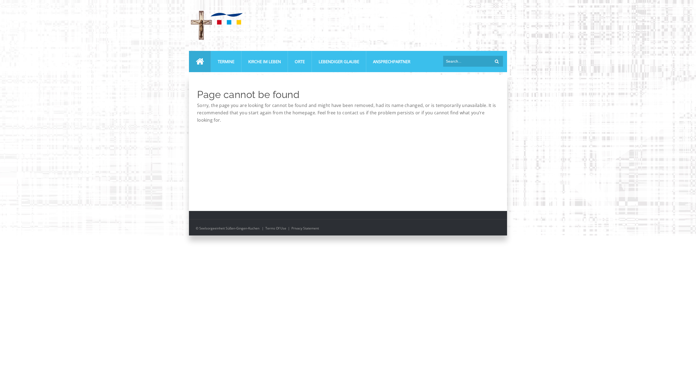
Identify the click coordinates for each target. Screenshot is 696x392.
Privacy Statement (305, 228)
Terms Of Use (275, 228)
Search (497, 61)
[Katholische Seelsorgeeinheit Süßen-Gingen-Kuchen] (216, 12)
